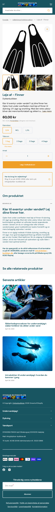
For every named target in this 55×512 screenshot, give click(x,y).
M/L (18, 131)
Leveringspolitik (25, 507)
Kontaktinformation (39, 507)
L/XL (29, 131)
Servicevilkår (13, 507)
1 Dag (9, 142)
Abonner (27, 494)
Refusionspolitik (12, 503)
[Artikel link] (27, 308)
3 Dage (33, 142)
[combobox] (27, 10)
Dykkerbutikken (18, 403)
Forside (5, 20)
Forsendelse (14, 121)
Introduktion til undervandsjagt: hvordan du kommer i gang (26, 376)
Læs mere (47, 111)
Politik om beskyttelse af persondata (34, 503)
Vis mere (8, 146)
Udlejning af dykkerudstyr (23, 20)
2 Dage (20, 142)
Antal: (5, 151)
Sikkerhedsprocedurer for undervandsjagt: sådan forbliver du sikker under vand (26, 324)
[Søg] (49, 10)
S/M (8, 131)
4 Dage (46, 142)
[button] (3, 4)
